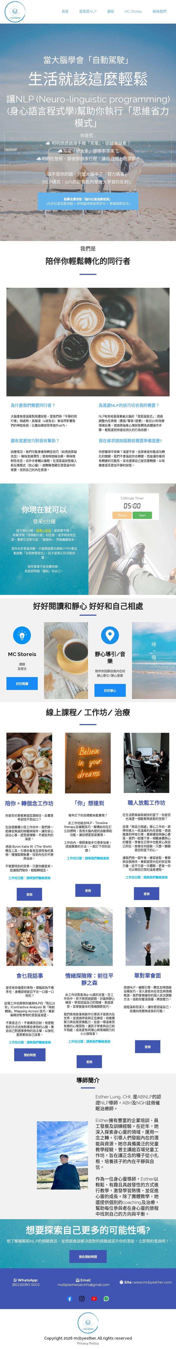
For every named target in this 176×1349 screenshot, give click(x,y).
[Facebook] (70, 1299)
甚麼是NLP (87, 11)
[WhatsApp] (106, 1299)
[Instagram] (82, 1299)
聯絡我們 (159, 11)
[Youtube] (94, 1299)
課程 (110, 11)
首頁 (65, 11)
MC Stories (133, 11)
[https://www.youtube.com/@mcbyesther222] (110, 635)
